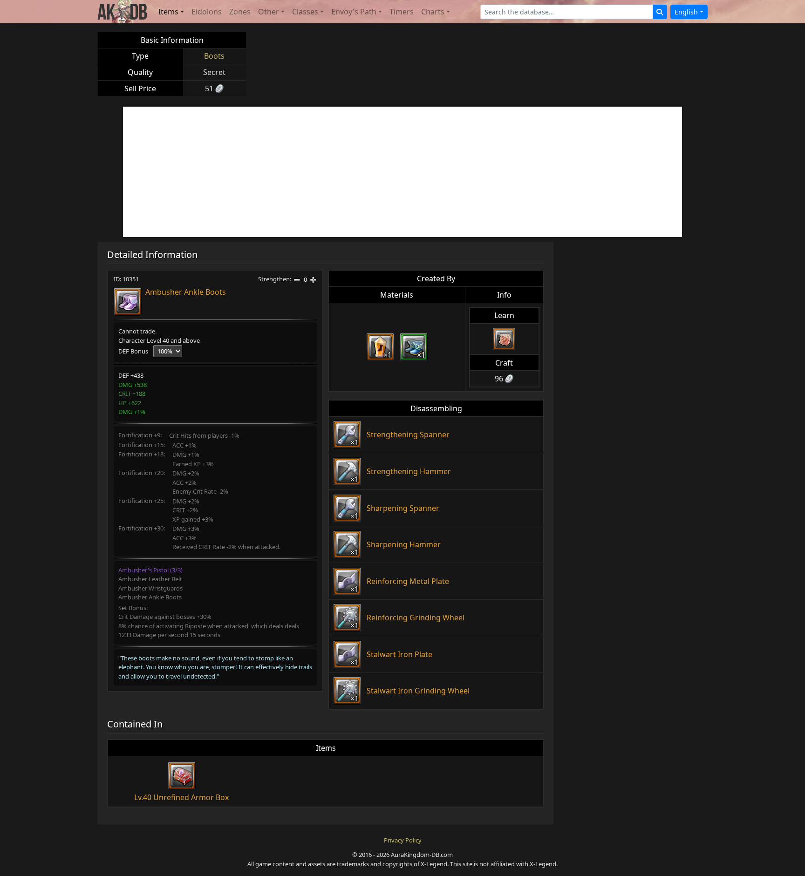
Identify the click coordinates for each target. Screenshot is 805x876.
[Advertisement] (402, 172)
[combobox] (566, 12)
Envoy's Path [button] (353, 12)
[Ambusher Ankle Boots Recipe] (504, 339)
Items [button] (168, 12)
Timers (401, 12)
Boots (214, 56)
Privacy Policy (403, 840)
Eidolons (206, 12)
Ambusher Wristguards (150, 588)
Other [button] (268, 12)
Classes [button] (305, 12)
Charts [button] (432, 12)
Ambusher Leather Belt (150, 579)
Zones (240, 12)
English (686, 11)
